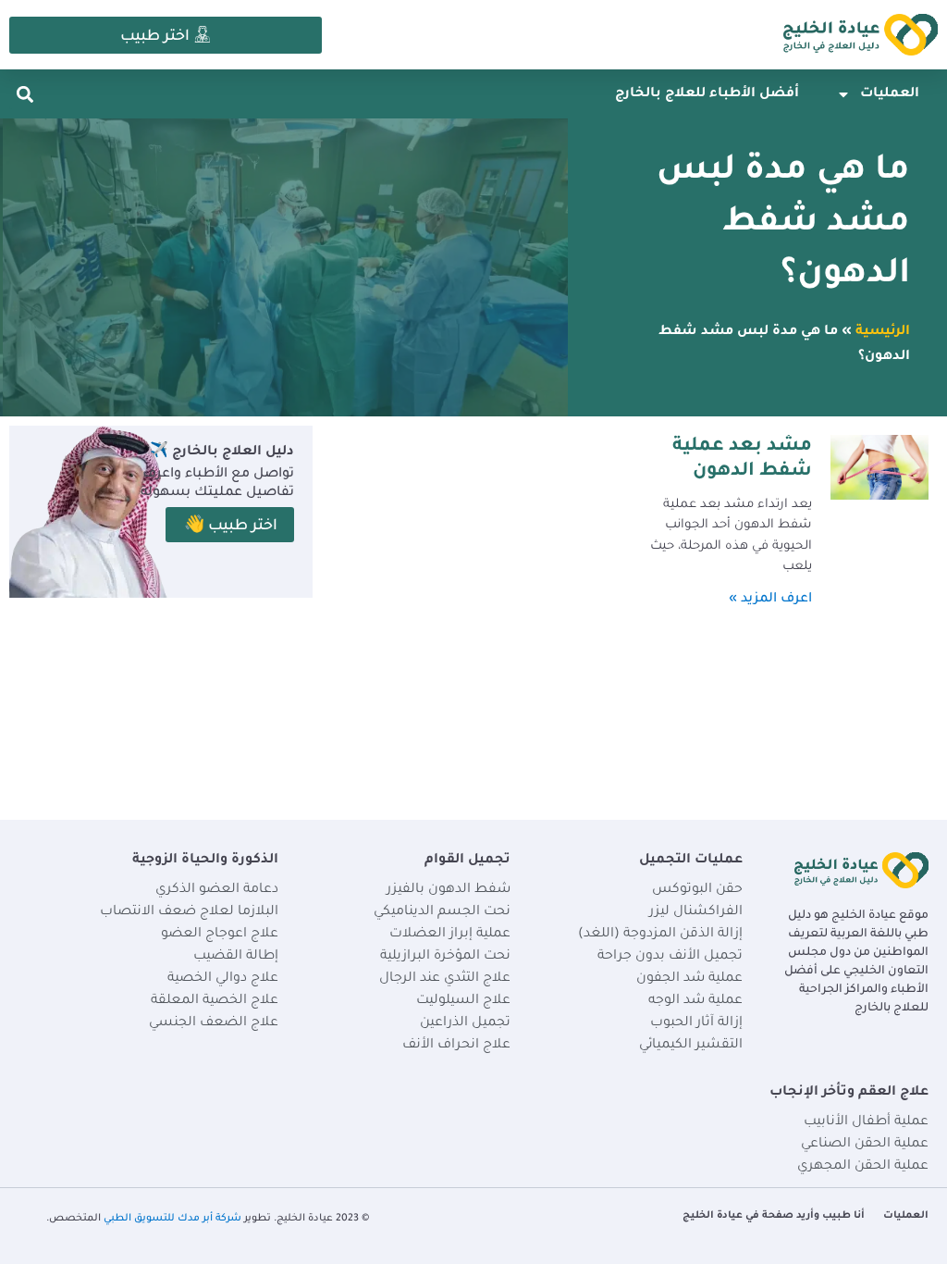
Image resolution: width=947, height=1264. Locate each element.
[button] (24, 94)
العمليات (889, 94)
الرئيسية (882, 332)
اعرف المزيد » (770, 599)
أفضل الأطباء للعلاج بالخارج (707, 94)
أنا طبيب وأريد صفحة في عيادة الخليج (774, 1215)
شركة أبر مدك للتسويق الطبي (172, 1218)
